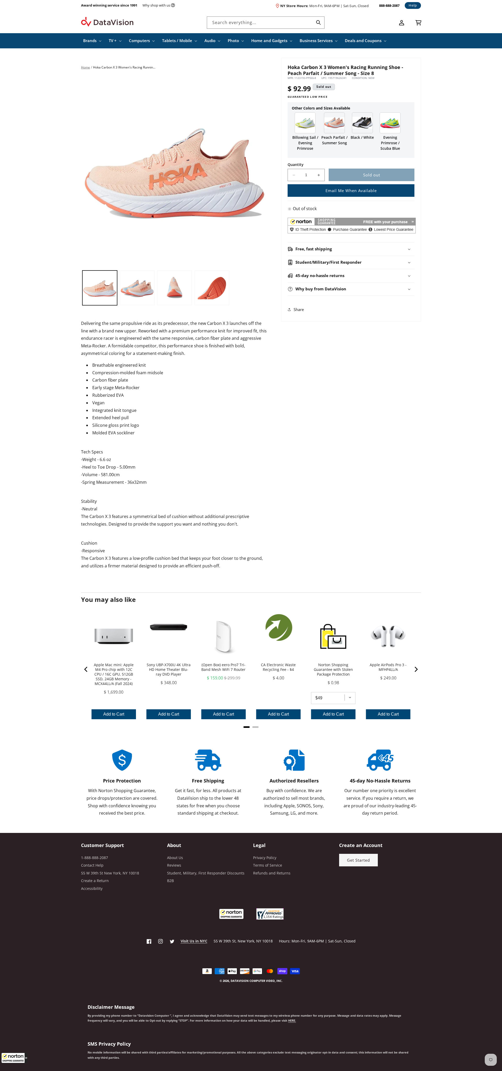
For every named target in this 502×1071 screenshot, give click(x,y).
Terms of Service (267, 865)
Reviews (174, 865)
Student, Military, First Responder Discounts (205, 873)
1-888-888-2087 (94, 857)
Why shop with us (156, 5)
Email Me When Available (351, 190)
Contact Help (92, 865)
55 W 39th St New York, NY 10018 (110, 873)
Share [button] (299, 309)
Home (85, 67)
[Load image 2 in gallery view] (137, 287)
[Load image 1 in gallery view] (99, 287)
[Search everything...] (318, 22)
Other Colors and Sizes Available (321, 108)
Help (413, 5)
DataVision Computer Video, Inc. (256, 981)
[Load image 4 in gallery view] (212, 287)
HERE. (292, 1020)
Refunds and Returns (271, 873)
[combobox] (265, 22)
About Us (175, 857)
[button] (14, 1058)
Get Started (358, 860)
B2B (170, 880)
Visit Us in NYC (194, 940)
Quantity (296, 164)
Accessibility (91, 888)
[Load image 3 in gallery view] (174, 287)
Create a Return (95, 880)
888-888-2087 (389, 5)
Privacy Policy (264, 857)
